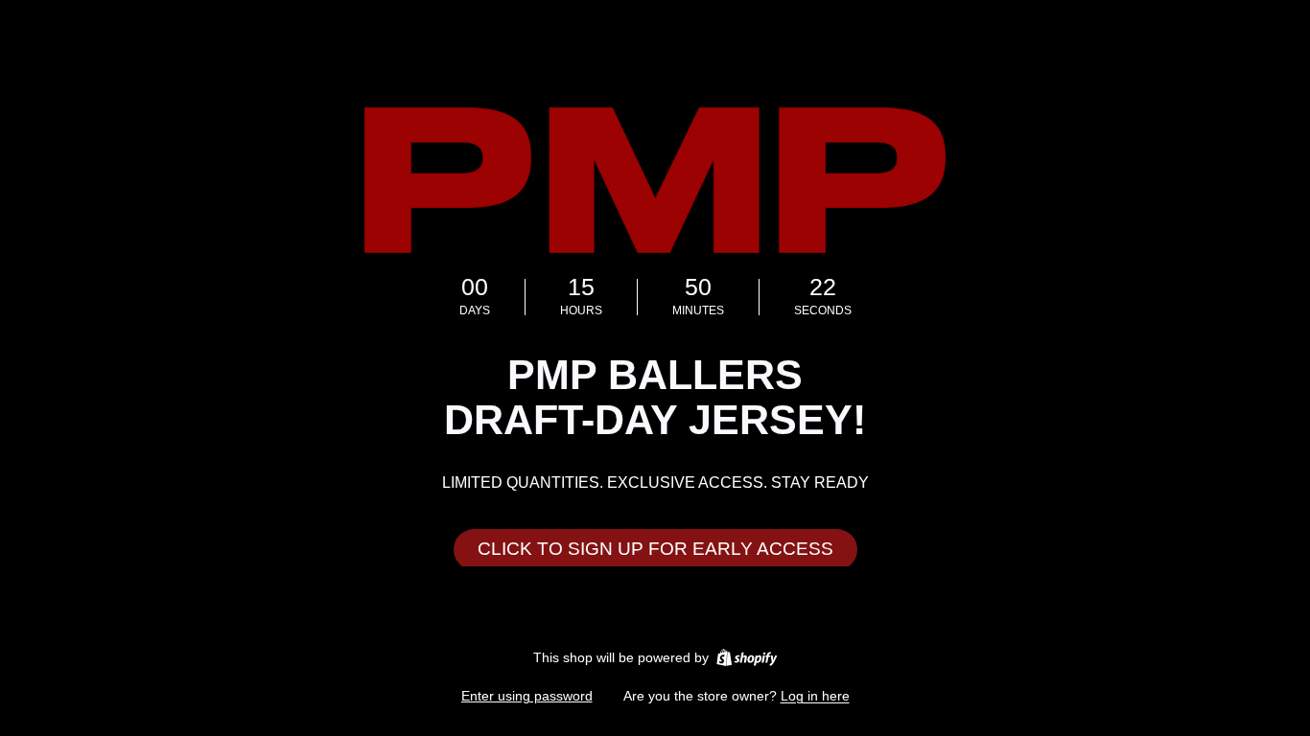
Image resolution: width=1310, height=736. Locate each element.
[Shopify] (746, 657)
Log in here (815, 695)
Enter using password (527, 695)
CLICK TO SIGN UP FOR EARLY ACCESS (655, 549)
